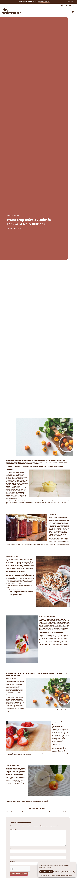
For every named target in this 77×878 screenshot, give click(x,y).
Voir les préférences (68, 871)
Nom (12, 848)
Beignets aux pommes (15, 590)
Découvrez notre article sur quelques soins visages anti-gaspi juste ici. (27, 801)
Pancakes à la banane (15, 594)
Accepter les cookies (46, 871)
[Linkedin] (73, 5)
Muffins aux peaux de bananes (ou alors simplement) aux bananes (21, 592)
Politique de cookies (45, 875)
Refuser (57, 871)
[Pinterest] (70, 5)
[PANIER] (73, 12)
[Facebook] (62, 5)
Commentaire (14, 829)
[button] (68, 12)
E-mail (12, 855)
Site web (12, 861)
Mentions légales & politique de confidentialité (61, 875)
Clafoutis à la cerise (15, 596)
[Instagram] (66, 5)
